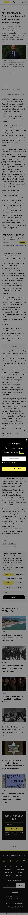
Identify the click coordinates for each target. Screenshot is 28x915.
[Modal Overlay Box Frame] (14, 457)
